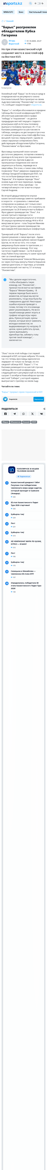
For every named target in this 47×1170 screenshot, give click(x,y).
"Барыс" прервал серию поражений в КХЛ (22, 392)
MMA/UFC (8, 12)
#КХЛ (34, 422)
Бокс (21, 12)
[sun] (35, 3)
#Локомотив (16, 422)
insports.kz (36, 104)
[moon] (42, 3)
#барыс (5, 422)
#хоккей (26, 422)
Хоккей (10, 21)
